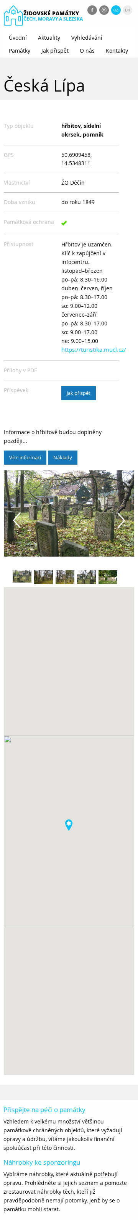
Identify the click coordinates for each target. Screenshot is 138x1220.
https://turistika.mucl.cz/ (93, 349)
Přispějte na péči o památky (44, 1109)
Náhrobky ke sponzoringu (41, 1162)
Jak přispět (55, 50)
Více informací (25, 457)
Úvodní (18, 37)
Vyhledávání (86, 37)
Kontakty (117, 50)
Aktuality (49, 37)
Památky (19, 50)
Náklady (62, 457)
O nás (87, 50)
